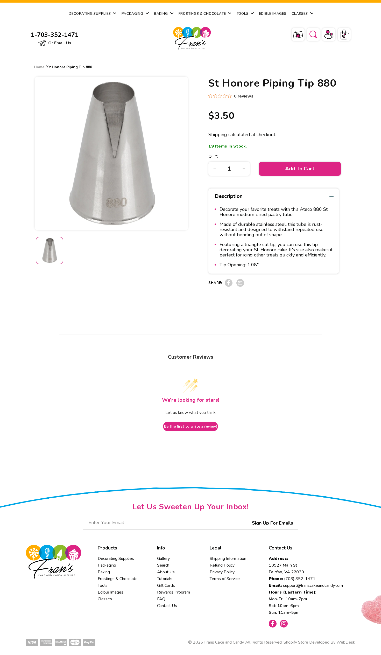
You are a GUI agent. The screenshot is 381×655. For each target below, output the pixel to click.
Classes (105, 599)
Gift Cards (166, 585)
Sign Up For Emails (272, 523)
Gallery (163, 558)
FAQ (161, 599)
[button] (310, 33)
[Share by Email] (240, 285)
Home (39, 67)
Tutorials (164, 579)
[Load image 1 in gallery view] (49, 250)
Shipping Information (228, 558)
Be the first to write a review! (190, 426)
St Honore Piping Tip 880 (69, 67)
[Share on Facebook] (228, 285)
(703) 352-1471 (299, 579)
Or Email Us (59, 43)
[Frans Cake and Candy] (191, 38)
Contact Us (167, 606)
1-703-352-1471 (55, 35)
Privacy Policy (222, 572)
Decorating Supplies (116, 558)
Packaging (107, 565)
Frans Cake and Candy (224, 642)
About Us (166, 572)
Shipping (217, 134)
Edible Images (110, 592)
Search (163, 565)
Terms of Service (225, 579)
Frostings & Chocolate (118, 579)
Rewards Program (173, 592)
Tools (103, 585)
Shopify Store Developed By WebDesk (319, 642)
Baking (104, 572)
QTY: (213, 156)
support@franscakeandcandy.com (313, 585)
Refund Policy (222, 565)
